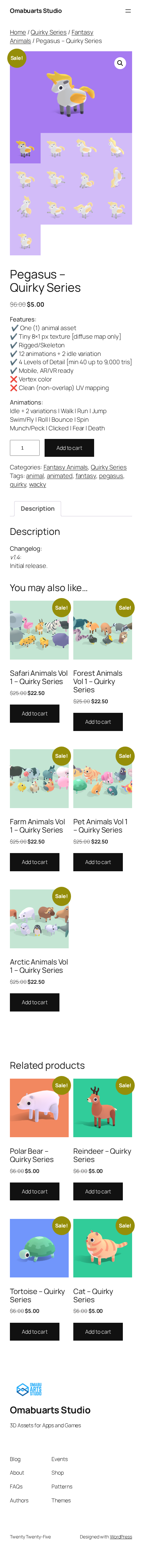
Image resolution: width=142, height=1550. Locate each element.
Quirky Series (49, 32)
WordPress (121, 1536)
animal (35, 475)
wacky (37, 484)
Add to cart (69, 448)
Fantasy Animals (66, 467)
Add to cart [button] (35, 713)
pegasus (111, 475)
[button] (120, 63)
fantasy (86, 475)
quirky (18, 484)
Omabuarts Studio (35, 10)
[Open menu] (128, 11)
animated (60, 475)
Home (18, 32)
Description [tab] (38, 508)
